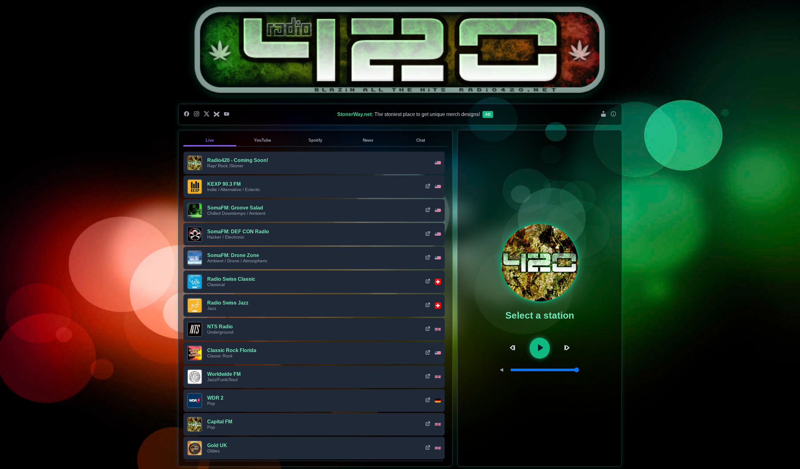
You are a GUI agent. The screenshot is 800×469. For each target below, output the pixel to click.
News (368, 140)
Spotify (315, 140)
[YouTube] (226, 114)
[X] (206, 114)
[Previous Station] (513, 348)
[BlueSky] (216, 114)
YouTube (262, 140)
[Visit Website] (428, 186)
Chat (420, 140)
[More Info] (613, 114)
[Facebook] (186, 114)
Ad (488, 114)
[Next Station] (566, 348)
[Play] (540, 348)
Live (210, 140)
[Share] (603, 114)
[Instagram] (196, 114)
